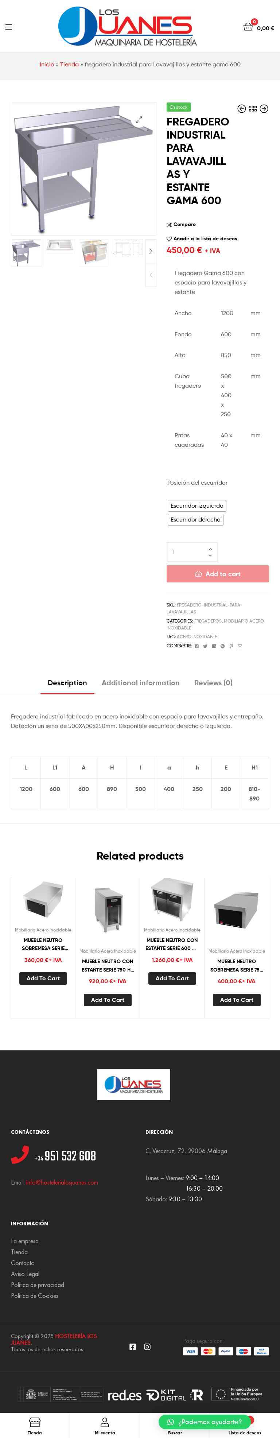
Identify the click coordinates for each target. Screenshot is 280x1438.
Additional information (141, 682)
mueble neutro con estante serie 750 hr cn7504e (108, 966)
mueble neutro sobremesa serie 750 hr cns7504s (236, 966)
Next (150, 251)
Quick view (61, 902)
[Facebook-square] (132, 1346)
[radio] (197, 505)
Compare (185, 224)
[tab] (67, 685)
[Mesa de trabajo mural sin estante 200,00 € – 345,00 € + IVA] (242, 109)
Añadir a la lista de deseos (205, 238)
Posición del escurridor (197, 482)
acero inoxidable (197, 636)
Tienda (69, 64)
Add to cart (223, 574)
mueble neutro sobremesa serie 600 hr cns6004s (43, 945)
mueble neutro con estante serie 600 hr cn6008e (172, 945)
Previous (150, 275)
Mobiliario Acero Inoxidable (43, 930)
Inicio (47, 64)
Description (67, 682)
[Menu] (8, 26)
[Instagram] (147, 1346)
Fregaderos (208, 621)
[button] (205, 1422)
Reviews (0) (213, 682)
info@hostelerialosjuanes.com (62, 1182)
